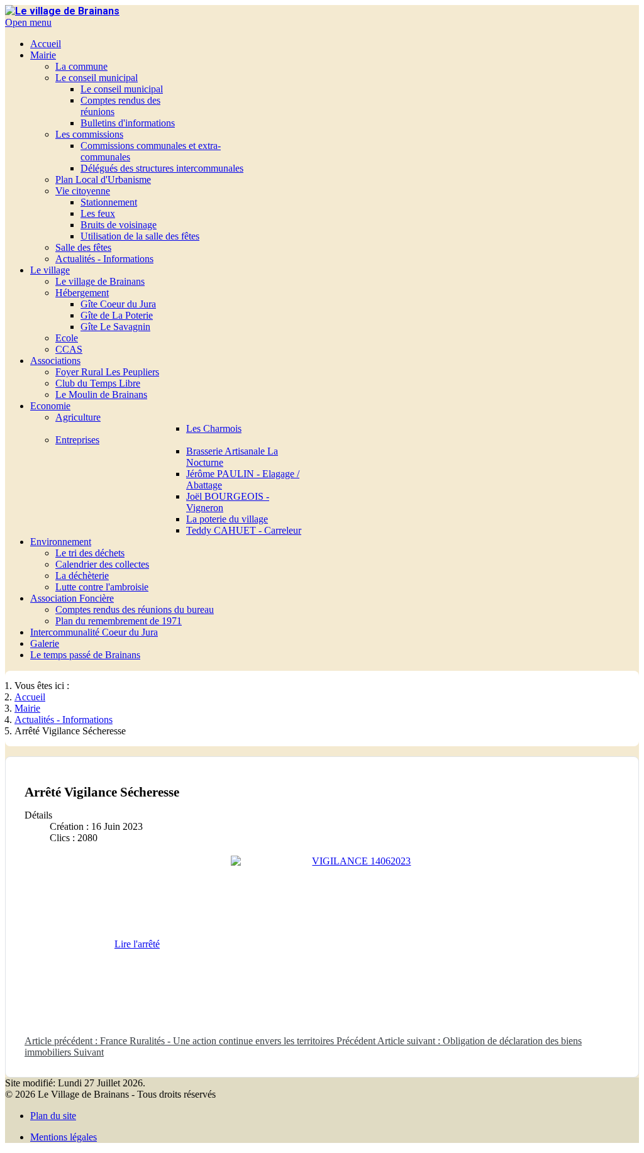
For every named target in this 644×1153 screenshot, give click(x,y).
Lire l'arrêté (137, 944)
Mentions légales (63, 1137)
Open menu (28, 22)
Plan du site (53, 1115)
